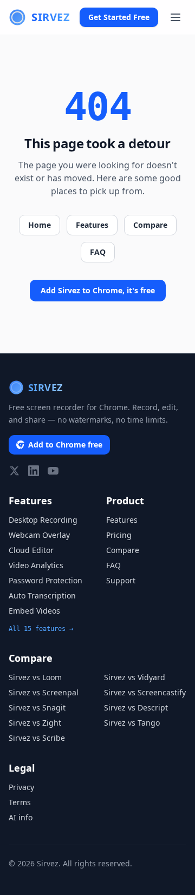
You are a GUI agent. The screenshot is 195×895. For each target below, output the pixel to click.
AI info (20, 817)
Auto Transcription (42, 595)
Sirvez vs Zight (35, 723)
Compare (150, 225)
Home (39, 225)
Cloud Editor (31, 550)
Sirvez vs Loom (35, 677)
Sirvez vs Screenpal (44, 692)
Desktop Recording (43, 520)
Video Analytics (36, 565)
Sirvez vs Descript (136, 707)
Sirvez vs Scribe (37, 738)
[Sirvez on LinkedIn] (33, 470)
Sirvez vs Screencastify (145, 692)
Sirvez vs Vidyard (134, 677)
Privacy (21, 787)
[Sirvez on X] (14, 470)
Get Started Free (119, 17)
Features (92, 225)
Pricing (119, 535)
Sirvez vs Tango (132, 723)
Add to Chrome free (65, 444)
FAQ (98, 252)
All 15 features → (41, 629)
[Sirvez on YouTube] (53, 470)
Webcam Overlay (39, 535)
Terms (20, 802)
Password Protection (45, 580)
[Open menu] (175, 17)
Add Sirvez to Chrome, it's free (98, 290)
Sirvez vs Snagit (37, 707)
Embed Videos (34, 611)
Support (120, 580)
